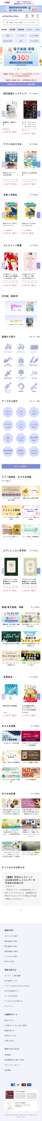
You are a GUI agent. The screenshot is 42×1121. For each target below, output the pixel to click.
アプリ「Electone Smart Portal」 (17, 986)
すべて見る (33, 93)
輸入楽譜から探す (11, 946)
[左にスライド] (3, 114)
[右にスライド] (38, 114)
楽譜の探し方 (9, 1030)
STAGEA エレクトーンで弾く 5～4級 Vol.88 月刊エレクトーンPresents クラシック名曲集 (29, 276)
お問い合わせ (9, 1040)
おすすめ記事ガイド (11, 991)
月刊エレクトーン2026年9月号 (9, 174)
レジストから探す (11, 956)
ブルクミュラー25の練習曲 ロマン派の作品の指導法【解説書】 (29, 581)
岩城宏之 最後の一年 (10, 123)
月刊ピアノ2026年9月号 (29, 174)
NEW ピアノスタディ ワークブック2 (29, 224)
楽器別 (8, 35)
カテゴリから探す (11, 936)
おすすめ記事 (34, 41)
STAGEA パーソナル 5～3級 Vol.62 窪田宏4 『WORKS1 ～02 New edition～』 (10, 276)
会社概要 (7, 1070)
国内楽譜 (4, 29)
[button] (37, 15)
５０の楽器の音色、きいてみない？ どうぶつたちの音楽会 (29, 708)
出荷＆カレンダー (11, 1035)
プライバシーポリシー (12, 1065)
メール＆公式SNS (10, 996)
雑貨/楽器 (21, 29)
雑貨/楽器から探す (11, 951)
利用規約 (7, 1055)
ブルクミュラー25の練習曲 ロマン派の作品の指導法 (10, 581)
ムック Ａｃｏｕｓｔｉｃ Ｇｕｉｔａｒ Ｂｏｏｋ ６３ (29, 124)
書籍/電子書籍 (8, 41)
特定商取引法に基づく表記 (14, 1060)
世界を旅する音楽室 (10, 706)
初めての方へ (9, 1020)
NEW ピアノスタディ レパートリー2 (10, 224)
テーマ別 (21, 35)
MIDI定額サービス (11, 981)
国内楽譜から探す (11, 941)
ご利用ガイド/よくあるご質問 (15, 1025)
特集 (21, 41)
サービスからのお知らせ (13, 1001)
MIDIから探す (9, 961)
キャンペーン (9, 1006)
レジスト (29, 29)
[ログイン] (27, 15)
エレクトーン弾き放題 (12, 975)
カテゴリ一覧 (34, 337)
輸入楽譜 (12, 29)
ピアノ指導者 (34, 35)
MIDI (38, 29)
